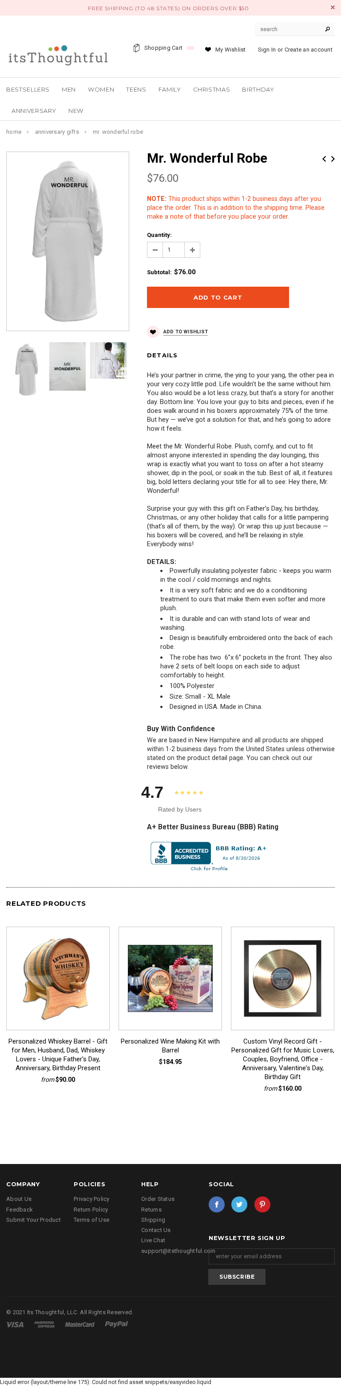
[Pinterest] (262, 1204)
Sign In (267, 49)
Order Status (157, 1199)
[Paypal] (116, 1324)
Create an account (309, 49)
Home (13, 131)
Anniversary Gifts (57, 131)
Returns (151, 1209)
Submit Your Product (33, 1219)
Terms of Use (91, 1219)
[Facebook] (217, 1204)
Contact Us (156, 1230)
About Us (19, 1199)
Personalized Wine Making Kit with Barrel (170, 1045)
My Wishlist (230, 49)
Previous (324, 159)
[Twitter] (239, 1204)
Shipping (153, 1219)
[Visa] (15, 1324)
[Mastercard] (80, 1324)
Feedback (19, 1209)
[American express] (45, 1324)
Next (333, 159)
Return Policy (91, 1209)
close (333, 7)
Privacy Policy (92, 1199)
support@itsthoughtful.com (178, 1251)
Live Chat (153, 1240)
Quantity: (159, 235)
